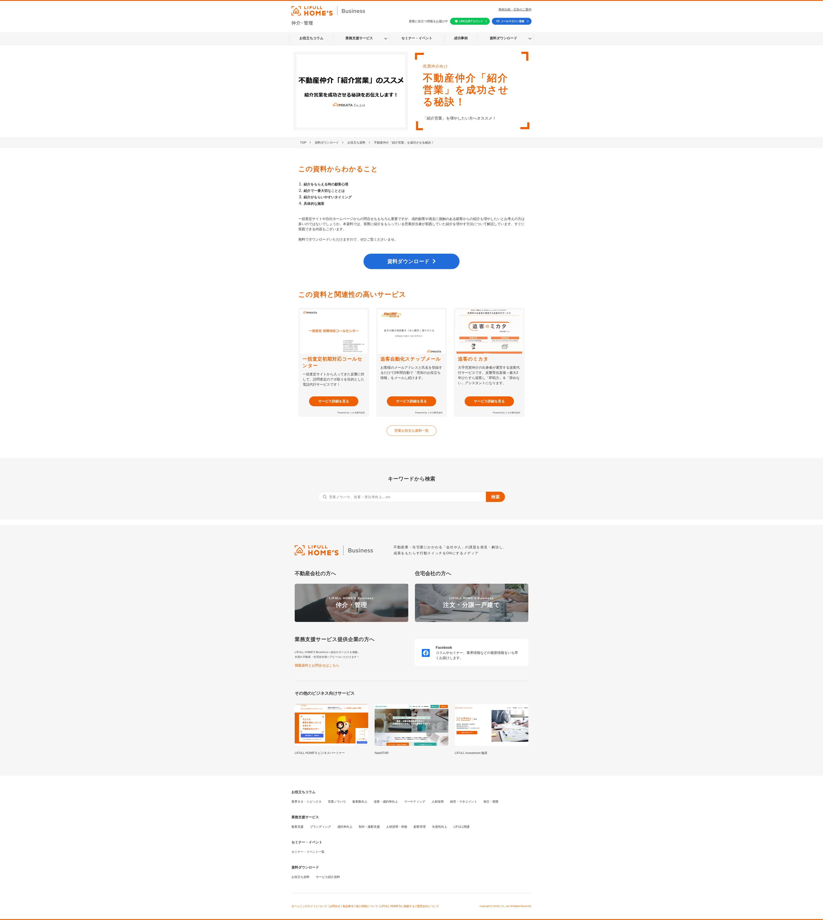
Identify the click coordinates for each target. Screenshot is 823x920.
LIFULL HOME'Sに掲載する (397, 906)
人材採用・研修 (396, 826)
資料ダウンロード (503, 38)
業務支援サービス (359, 38)
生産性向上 (439, 826)
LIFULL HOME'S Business (351, 602)
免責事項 (348, 906)
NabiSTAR (382, 753)
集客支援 (297, 826)
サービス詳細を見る (333, 401)
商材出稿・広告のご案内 (515, 9)
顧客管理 (420, 826)
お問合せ (334, 906)
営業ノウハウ (337, 801)
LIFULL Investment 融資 (471, 753)
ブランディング (320, 826)
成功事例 (461, 38)
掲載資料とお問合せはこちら (317, 665)
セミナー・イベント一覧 (307, 851)
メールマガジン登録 (512, 21)
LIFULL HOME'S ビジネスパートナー (320, 753)
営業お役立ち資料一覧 (411, 430)
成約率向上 (344, 826)
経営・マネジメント (463, 801)
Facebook (444, 647)
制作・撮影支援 (369, 826)
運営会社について (428, 906)
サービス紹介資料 (328, 877)
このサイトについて (314, 906)
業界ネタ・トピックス (306, 801)
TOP (303, 142)
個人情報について (367, 906)
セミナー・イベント (416, 38)
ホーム (295, 906)
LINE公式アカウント (471, 21)
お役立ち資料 (356, 142)
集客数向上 (359, 801)
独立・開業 (491, 801)
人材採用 (438, 801)
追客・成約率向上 (386, 801)
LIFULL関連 (462, 826)
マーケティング (414, 801)
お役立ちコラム (311, 38)
